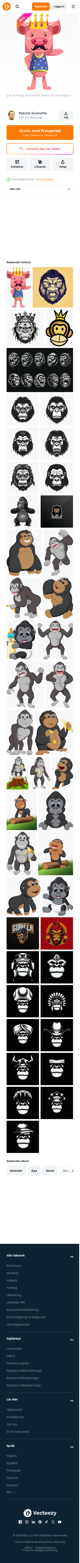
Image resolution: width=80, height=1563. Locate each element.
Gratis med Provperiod (40, 132)
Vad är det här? (44, 179)
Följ (66, 117)
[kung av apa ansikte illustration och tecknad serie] (20, 408)
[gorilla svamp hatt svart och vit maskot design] (23, 1517)
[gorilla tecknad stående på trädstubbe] (57, 1082)
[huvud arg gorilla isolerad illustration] (27, 329)
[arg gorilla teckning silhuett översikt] (25, 369)
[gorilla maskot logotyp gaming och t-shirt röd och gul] (23, 1415)
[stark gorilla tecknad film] (23, 694)
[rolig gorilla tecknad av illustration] (24, 769)
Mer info (15, 189)
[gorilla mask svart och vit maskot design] (23, 1483)
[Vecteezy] (6, 6)
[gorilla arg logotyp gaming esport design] (23, 728)
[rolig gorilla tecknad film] (22, 1250)
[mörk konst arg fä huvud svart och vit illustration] (39, 451)
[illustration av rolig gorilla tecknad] (53, 904)
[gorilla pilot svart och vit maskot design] (23, 1449)
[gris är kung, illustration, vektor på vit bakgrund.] (19, 287)
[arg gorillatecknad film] (21, 817)
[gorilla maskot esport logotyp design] (55, 1375)
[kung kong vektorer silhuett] (23, 491)
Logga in (59, 6)
